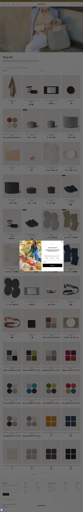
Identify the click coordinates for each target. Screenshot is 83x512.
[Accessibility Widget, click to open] (1, 510)
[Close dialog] (62, 242)
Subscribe (52, 265)
